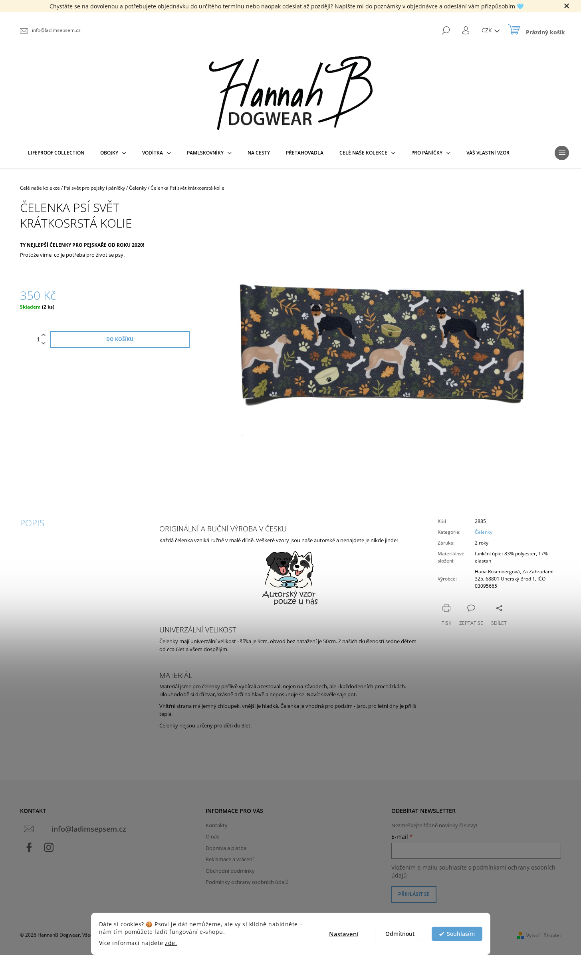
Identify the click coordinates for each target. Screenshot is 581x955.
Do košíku (119, 339)
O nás (212, 836)
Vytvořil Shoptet (543, 935)
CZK (488, 30)
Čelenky (483, 532)
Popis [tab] (32, 522)
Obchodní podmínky (230, 870)
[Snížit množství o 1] (44, 343)
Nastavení (343, 934)
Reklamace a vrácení (230, 859)
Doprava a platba (226, 848)
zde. (171, 943)
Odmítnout (399, 933)
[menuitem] (56, 153)
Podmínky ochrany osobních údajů (247, 882)
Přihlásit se (414, 894)
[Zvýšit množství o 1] (44, 335)
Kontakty (217, 825)
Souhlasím (461, 933)
